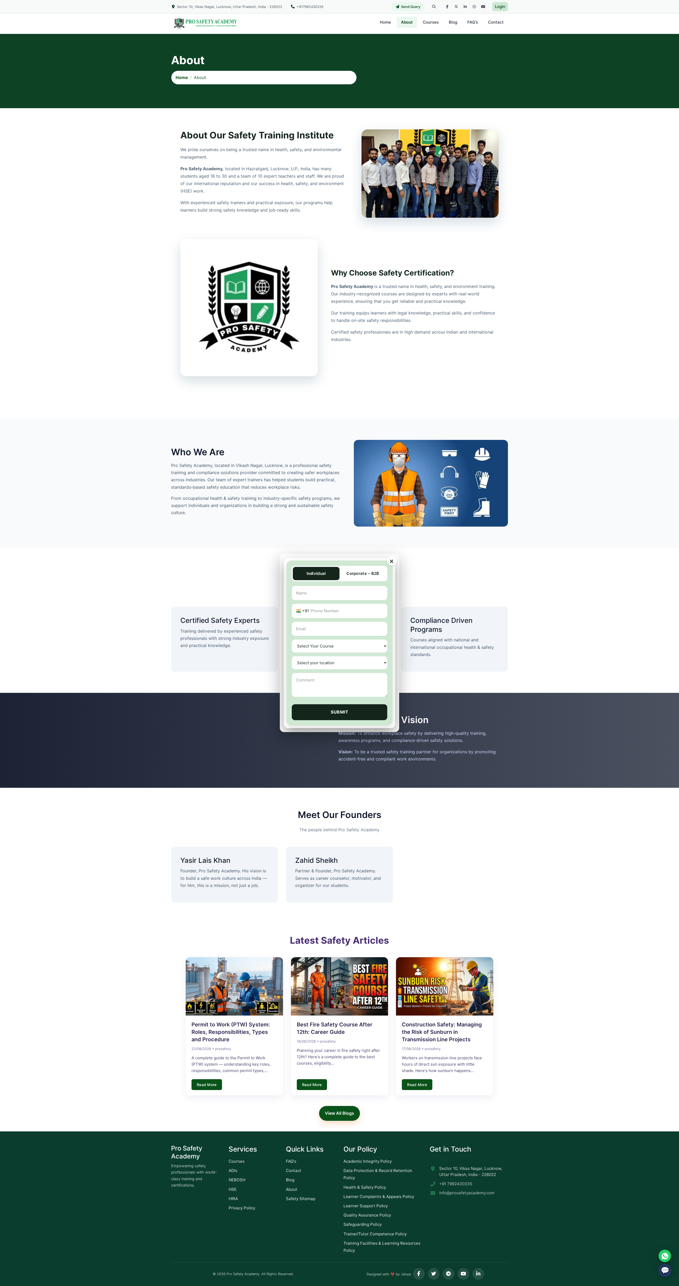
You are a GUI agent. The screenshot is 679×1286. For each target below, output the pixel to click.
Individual (316, 573)
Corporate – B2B (362, 573)
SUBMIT (339, 712)
